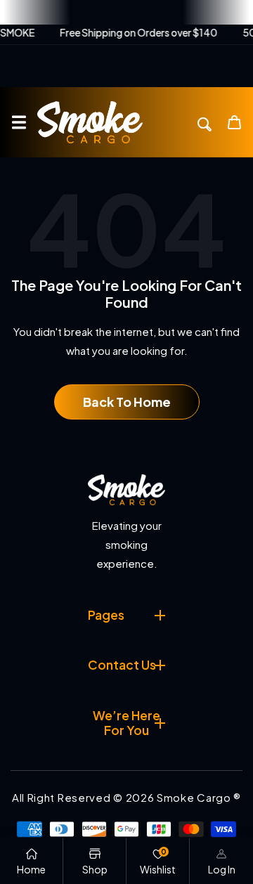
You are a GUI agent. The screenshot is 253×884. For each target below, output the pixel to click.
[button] (19, 123)
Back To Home (127, 402)
